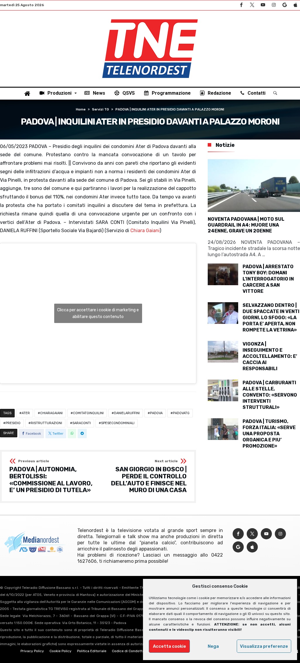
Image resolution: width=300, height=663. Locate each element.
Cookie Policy (60, 651)
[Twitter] (252, 5)
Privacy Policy (32, 651)
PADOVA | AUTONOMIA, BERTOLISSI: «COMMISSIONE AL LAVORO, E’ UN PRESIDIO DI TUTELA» (51, 476)
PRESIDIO (13, 423)
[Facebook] (241, 5)
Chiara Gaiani (145, 230)
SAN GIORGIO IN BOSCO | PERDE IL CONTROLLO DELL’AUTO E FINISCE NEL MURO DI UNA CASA (149, 476)
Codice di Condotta (128, 651)
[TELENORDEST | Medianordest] (150, 19)
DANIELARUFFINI (127, 413)
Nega (213, 646)
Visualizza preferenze (264, 646)
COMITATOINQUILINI (88, 413)
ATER (26, 413)
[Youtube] (262, 5)
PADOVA (156, 413)
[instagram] (273, 5)
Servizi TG (100, 109)
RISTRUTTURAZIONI (46, 423)
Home (81, 109)
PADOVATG (181, 413)
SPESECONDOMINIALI (117, 423)
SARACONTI (81, 423)
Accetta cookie (169, 646)
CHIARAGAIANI (51, 413)
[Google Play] (284, 5)
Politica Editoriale (91, 651)
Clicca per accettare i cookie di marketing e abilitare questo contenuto (98, 313)
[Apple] (295, 5)
